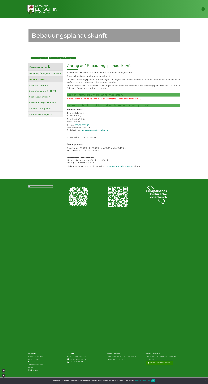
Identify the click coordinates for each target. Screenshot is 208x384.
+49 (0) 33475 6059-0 (78, 359)
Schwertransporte (37, 85)
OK (153, 381)
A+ (3, 371)
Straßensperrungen (38, 108)
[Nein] (205, 381)
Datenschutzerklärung (142, 381)
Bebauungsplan (37, 79)
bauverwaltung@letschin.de (94, 130)
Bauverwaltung (38, 67)
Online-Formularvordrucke (160, 363)
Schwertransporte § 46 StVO (42, 91)
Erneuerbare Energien (39, 114)
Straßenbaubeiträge (38, 97)
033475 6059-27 (82, 125)
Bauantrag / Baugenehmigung (44, 73)
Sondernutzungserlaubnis (41, 103)
